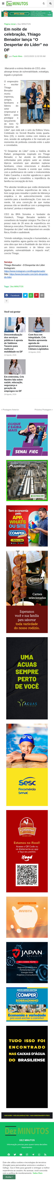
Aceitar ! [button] (9, 1177)
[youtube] (21, 1154)
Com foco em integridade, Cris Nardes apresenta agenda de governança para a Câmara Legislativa (38, 342)
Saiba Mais (37, 1173)
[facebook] (8, 1154)
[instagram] (27, 1154)
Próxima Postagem (43, 410)
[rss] (45, 1154)
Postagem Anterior (11, 410)
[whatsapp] (39, 1154)
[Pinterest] (36, 295)
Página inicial (10, 24)
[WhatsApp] (31, 295)
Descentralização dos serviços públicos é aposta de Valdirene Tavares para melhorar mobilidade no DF (13, 343)
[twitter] (14, 1154)
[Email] (42, 295)
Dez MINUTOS (24, 24)
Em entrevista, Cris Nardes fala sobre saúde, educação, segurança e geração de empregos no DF (14, 384)
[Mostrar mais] (6, 301)
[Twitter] (25, 295)
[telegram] (33, 1154)
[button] (3, 3)
